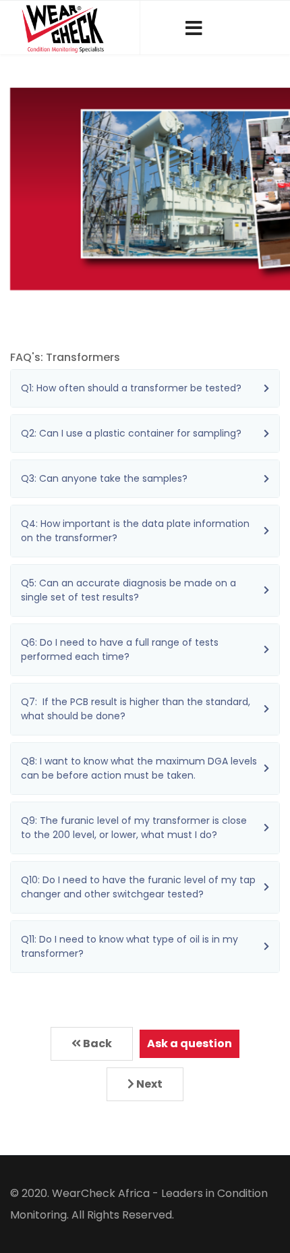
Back (96, 1043)
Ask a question (189, 1043)
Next (148, 1084)
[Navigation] (194, 28)
